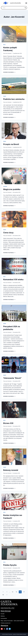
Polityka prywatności (5, 623)
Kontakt (2, 613)
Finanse (5, 186)
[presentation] (14, 34)
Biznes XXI (8, 423)
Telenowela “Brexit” (12, 378)
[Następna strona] (6, 594)
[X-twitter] (4, 629)
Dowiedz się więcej (9, 72)
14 (12, 592)
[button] (26, 3)
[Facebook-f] (7, 629)
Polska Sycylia (10, 565)
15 (16, 592)
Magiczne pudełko (11, 189)
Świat (4, 96)
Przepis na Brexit (11, 144)
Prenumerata (4, 618)
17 (24, 592)
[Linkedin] (10, 629)
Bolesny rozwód (10, 470)
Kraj (4, 44)
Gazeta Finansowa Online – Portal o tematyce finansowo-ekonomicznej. (7, 608)
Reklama (3, 616)
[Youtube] (2, 629)
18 (3, 594)
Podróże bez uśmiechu (13, 99)
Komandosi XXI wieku (13, 279)
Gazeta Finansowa (9, 603)
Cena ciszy (8, 232)
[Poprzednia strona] (3, 591)
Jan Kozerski (8, 53)
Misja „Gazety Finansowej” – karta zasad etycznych (12, 620)
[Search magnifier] (25, 8)
